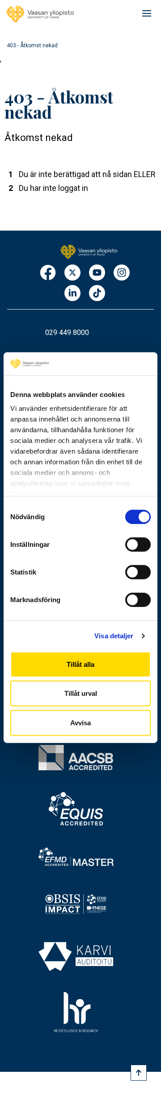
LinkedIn (72, 293)
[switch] (138, 544)
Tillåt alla (80, 664)
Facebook (48, 273)
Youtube (97, 273)
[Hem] (40, 14)
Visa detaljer (113, 636)
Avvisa (80, 723)
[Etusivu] (88, 251)
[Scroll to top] (139, 1073)
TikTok (97, 293)
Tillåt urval (80, 693)
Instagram (122, 273)
